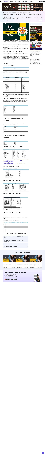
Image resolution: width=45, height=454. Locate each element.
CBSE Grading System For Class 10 (21, 163)
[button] (43, 453)
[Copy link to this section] (24, 51)
